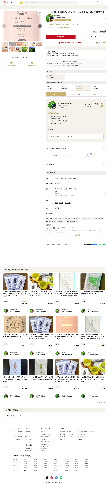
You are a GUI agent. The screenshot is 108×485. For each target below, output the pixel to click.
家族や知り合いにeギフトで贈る (71, 42)
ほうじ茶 (68, 203)
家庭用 (68, 218)
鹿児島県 (67, 470)
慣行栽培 (49, 218)
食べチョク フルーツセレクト (85, 434)
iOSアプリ (62, 439)
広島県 (25, 468)
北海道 (15, 459)
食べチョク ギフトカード (66, 436)
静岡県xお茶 (99, 218)
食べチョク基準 (17, 434)
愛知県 (76, 463)
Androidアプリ (81, 439)
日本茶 (61, 203)
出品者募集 (27, 431)
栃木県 (15, 461)
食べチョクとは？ (18, 431)
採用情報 (43, 451)
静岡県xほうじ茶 (72, 221)
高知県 (76, 468)
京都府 (25, 465)
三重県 (86, 463)
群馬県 (25, 461)
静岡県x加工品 (51, 221)
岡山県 (15, 468)
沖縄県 (76, 470)
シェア (94, 244)
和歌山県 (67, 465)
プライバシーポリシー (46, 441)
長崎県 (25, 470)
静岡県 (57, 208)
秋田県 (55, 459)
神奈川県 (67, 461)
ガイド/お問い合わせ (46, 434)
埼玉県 (35, 461)
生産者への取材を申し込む (31, 440)
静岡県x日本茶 (62, 221)
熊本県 (35, 470)
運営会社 (43, 431)
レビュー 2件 (60, 27)
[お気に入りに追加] (40, 13)
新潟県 (76, 461)
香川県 (55, 468)
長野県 (45, 463)
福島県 (76, 459)
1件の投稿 (66, 27)
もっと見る (76, 235)
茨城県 (86, 459)
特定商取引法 (44, 444)
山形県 (66, 459)
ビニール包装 (76, 218)
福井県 (25, 463)
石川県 (15, 463)
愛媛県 (66, 468)
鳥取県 (76, 465)
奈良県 (55, 465)
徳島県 (45, 468)
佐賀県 (15, 470)
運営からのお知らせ (45, 436)
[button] (76, 153)
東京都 (55, 461)
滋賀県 (15, 465)
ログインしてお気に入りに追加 (23, 57)
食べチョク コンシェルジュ (66, 434)
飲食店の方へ (17, 439)
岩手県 (35, 459)
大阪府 (35, 465)
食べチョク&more (82, 436)
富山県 (86, 461)
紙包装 (84, 218)
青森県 (25, 459)
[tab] (76, 94)
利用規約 (43, 439)
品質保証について (18, 436)
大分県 (45, 470)
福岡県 (86, 468)
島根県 (86, 465)
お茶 (56, 203)
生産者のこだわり (53, 113)
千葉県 (45, 461)
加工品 (57, 200)
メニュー (102, 3)
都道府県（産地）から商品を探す (22, 456)
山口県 (35, 468)
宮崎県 (55, 470)
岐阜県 (55, 463)
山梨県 (35, 463)
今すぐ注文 (60, 37)
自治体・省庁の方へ (30, 450)
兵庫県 (45, 465)
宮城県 (45, 459)
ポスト (87, 244)
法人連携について (29, 448)
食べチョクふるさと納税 (65, 431)
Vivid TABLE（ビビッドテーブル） (86, 431)
